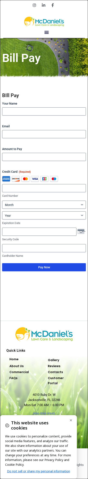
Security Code (10, 239)
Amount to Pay (12, 149)
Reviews (54, 366)
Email (6, 126)
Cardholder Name (12, 255)
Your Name (9, 103)
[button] (46, 32)
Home (14, 359)
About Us (16, 366)
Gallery (53, 360)
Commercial (19, 372)
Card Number (10, 195)
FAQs (13, 378)
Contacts (55, 372)
